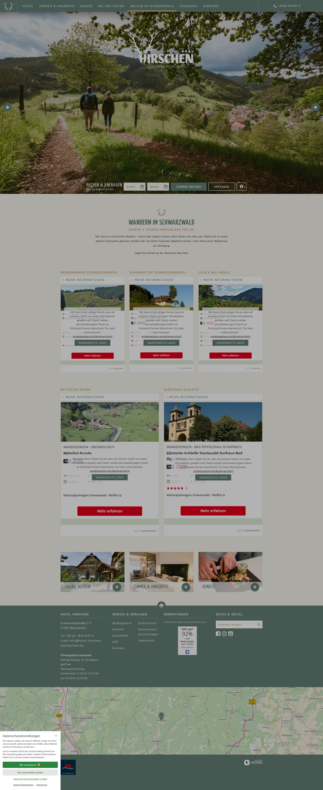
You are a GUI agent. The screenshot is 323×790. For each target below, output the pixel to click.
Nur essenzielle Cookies (30, 772)
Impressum (42, 784)
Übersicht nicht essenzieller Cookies (30, 779)
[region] (30, 749)
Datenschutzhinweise (23, 784)
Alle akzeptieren (28, 765)
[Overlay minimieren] (56, 735)
